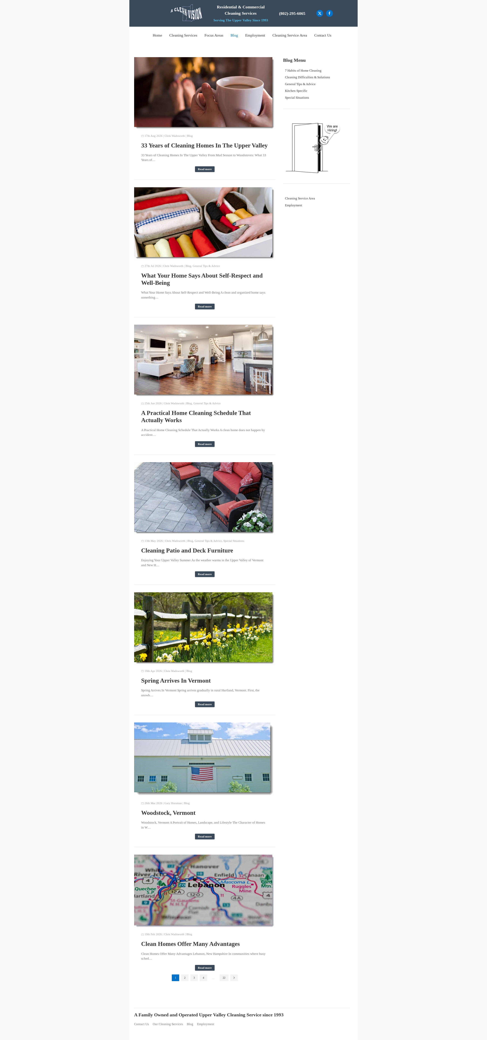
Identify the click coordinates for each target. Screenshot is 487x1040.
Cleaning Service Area (289, 35)
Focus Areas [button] (214, 35)
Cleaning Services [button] (183, 35)
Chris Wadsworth (175, 135)
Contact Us (322, 35)
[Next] (234, 977)
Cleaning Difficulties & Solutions (307, 77)
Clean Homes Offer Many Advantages (190, 943)
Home (157, 35)
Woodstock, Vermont (168, 812)
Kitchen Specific (296, 91)
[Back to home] (186, 13)
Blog (234, 35)
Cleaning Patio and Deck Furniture (187, 550)
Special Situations (233, 540)
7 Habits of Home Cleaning (303, 70)
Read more (205, 169)
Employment (255, 35)
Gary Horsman (173, 803)
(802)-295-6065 (292, 13)
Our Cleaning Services (168, 1024)
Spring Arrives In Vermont (176, 680)
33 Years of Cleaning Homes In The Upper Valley (204, 145)
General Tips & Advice (206, 265)
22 (224, 977)
